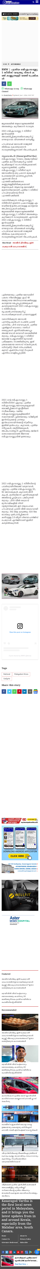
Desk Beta (8, 95)
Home (5, 64)
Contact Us (6, 1239)
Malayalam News (21, 674)
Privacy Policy (25, 1239)
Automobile (16, 64)
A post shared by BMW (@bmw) (20, 656)
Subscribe (24, 1243)
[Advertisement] (20, 41)
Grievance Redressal (10, 1243)
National (6, 674)
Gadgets (6, 678)
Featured (6, 974)
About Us (23, 1236)
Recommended (9, 1010)
